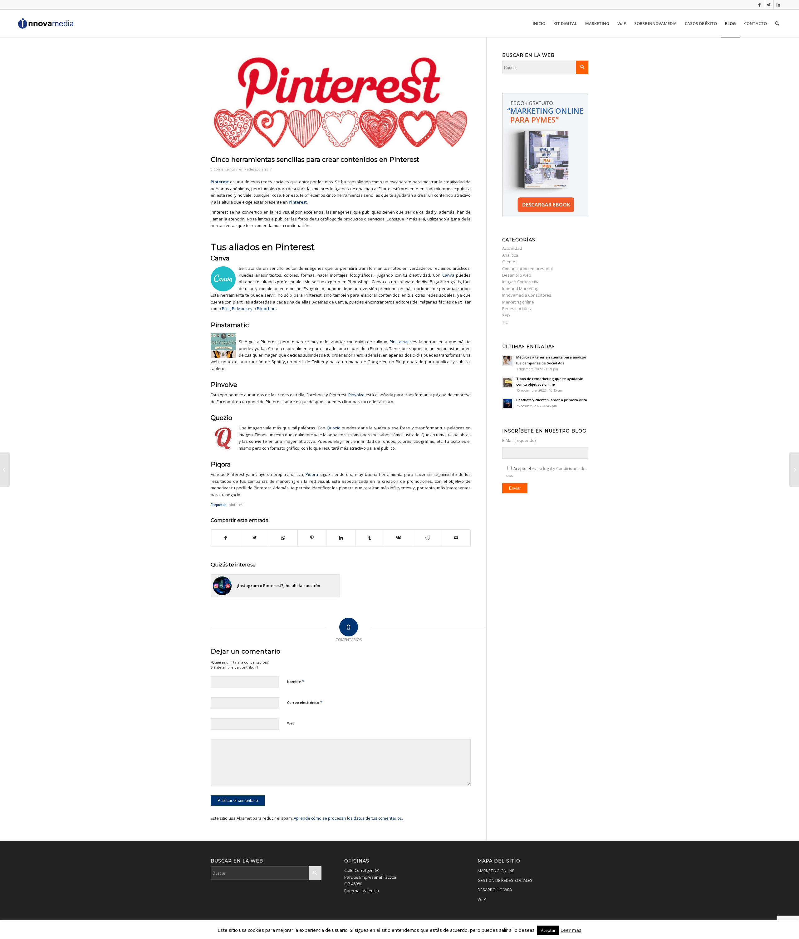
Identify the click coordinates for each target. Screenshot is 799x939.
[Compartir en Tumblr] (369, 538)
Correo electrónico (304, 702)
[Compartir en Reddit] (427, 538)
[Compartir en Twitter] (254, 538)
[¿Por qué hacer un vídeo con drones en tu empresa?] (794, 469)
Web (291, 723)
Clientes (509, 261)
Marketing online (518, 302)
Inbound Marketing (520, 288)
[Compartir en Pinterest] (312, 538)
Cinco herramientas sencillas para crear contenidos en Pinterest (315, 159)
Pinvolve (356, 395)
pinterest (236, 504)
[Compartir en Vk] (398, 538)
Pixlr (226, 308)
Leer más (571, 930)
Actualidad (512, 248)
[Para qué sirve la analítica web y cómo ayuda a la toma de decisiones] (5, 469)
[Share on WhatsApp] (283, 538)
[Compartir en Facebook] (225, 538)
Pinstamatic (400, 341)
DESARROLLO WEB (495, 889)
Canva (220, 258)
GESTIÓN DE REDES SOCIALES (505, 880)
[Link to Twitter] (768, 4)
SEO (506, 315)
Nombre (295, 681)
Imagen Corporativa (521, 281)
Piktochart (266, 308)
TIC (505, 322)
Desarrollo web (516, 275)
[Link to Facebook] (759, 4)
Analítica (510, 255)
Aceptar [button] (548, 930)
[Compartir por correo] (456, 538)
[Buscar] (777, 23)
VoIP (482, 899)
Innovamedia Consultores (526, 295)
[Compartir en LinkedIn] (340, 538)
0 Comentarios (223, 169)
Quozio (334, 428)
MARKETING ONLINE (496, 870)
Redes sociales (256, 169)
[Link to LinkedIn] (778, 4)
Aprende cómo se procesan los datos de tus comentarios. (348, 818)
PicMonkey (242, 308)
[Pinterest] (341, 102)
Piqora (312, 474)
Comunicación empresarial (527, 268)
